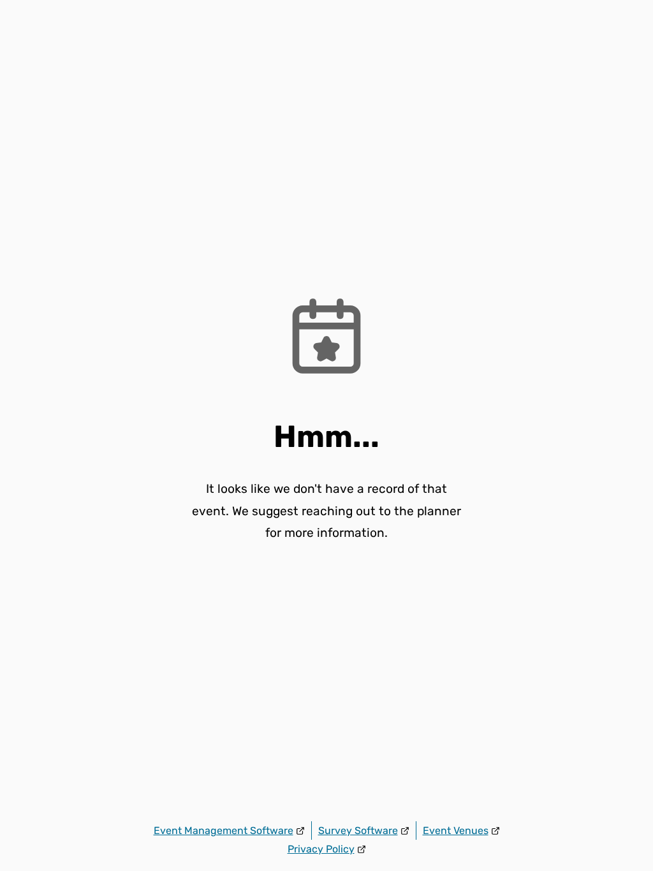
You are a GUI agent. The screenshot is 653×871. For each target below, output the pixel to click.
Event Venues (455, 830)
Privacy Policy (321, 849)
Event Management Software (223, 830)
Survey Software (358, 830)
